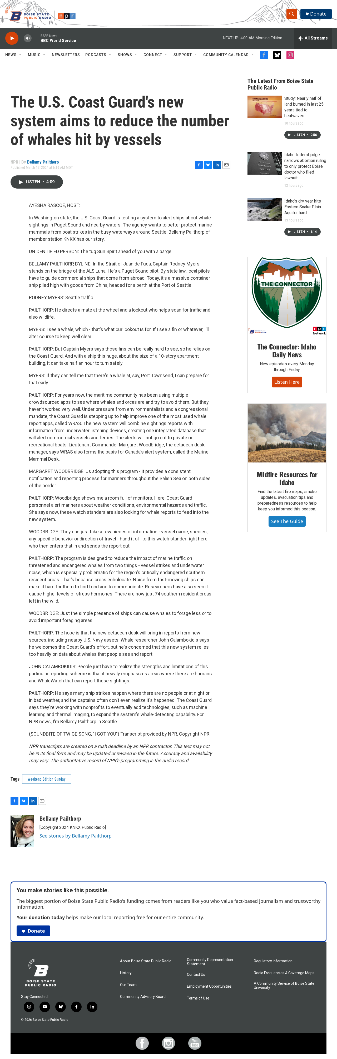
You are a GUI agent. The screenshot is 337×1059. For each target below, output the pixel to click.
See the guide (287, 521)
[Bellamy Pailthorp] (22, 831)
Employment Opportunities (209, 986)
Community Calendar (226, 55)
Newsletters (66, 55)
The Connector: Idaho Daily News (286, 350)
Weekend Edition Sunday (47, 779)
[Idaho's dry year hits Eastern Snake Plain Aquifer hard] (264, 209)
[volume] (27, 38)
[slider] (36, 38)
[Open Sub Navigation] (20, 55)
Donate (318, 14)
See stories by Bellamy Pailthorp (75, 836)
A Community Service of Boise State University (284, 986)
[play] (12, 38)
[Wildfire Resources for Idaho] (287, 433)
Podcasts (95, 55)
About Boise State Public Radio (145, 961)
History (126, 973)
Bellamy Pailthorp (43, 162)
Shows (125, 55)
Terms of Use (198, 998)
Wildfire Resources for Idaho (287, 478)
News (11, 55)
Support (183, 55)
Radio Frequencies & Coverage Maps (284, 973)
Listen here (287, 382)
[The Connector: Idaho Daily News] (287, 296)
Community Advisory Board (143, 997)
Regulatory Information (273, 961)
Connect (152, 55)
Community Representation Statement (210, 962)
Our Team (128, 985)
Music (34, 55)
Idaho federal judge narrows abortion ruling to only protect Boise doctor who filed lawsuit (305, 166)
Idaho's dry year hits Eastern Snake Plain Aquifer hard (302, 207)
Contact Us (196, 975)
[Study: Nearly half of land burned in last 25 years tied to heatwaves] (264, 107)
